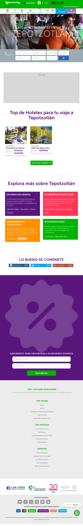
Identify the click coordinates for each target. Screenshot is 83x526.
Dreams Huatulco (42, 453)
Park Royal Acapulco (42, 459)
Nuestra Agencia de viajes (12, 517)
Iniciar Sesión (58, 3)
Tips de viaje (49, 236)
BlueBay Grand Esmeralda (42, 456)
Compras (68, 209)
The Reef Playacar (42, 463)
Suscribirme (41, 373)
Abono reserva (73, 517)
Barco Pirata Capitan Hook (42, 418)
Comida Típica (11, 239)
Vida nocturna (49, 209)
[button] (31, 11)
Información (24, 209)
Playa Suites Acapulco (42, 466)
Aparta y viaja (37, 519)
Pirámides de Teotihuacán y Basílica (42, 412)
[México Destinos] (13, 3)
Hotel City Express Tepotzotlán (41, 148)
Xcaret (42, 405)
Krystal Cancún (42, 442)
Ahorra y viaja (45, 519)
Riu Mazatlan (42, 432)
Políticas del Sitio (31, 517)
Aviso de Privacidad (42, 517)
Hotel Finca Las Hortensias (16, 148)
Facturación (51, 517)
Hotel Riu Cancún (42, 439)
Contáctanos (23, 517)
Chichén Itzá (42, 415)
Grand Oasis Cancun (42, 429)
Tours (47, 213)
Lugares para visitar (61, 236)
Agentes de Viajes (60, 517)
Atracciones (60, 209)
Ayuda (67, 517)
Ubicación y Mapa (13, 209)
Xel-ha (42, 408)
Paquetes (10, 213)
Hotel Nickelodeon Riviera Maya (42, 435)
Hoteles (32, 209)
